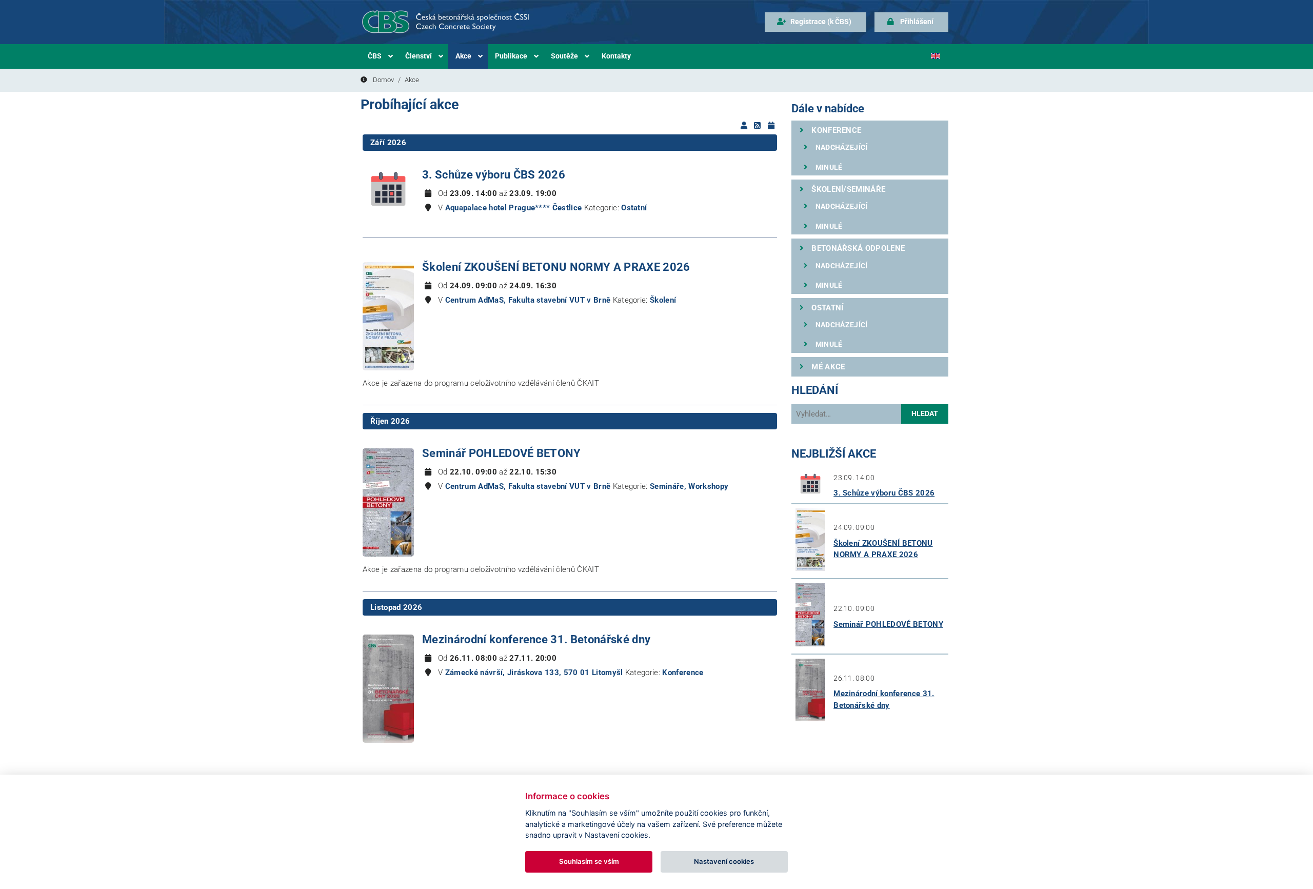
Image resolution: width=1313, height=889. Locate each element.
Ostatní (634, 207)
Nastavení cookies (724, 861)
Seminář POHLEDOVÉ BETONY (501, 453)
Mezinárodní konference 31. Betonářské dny (536, 639)
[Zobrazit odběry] (745, 125)
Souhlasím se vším (589, 861)
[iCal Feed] (771, 125)
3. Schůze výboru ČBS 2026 (493, 174)
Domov (383, 80)
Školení (663, 300)
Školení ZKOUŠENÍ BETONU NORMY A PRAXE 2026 (556, 267)
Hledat (924, 413)
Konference (682, 672)
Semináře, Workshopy (689, 486)
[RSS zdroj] (758, 125)
